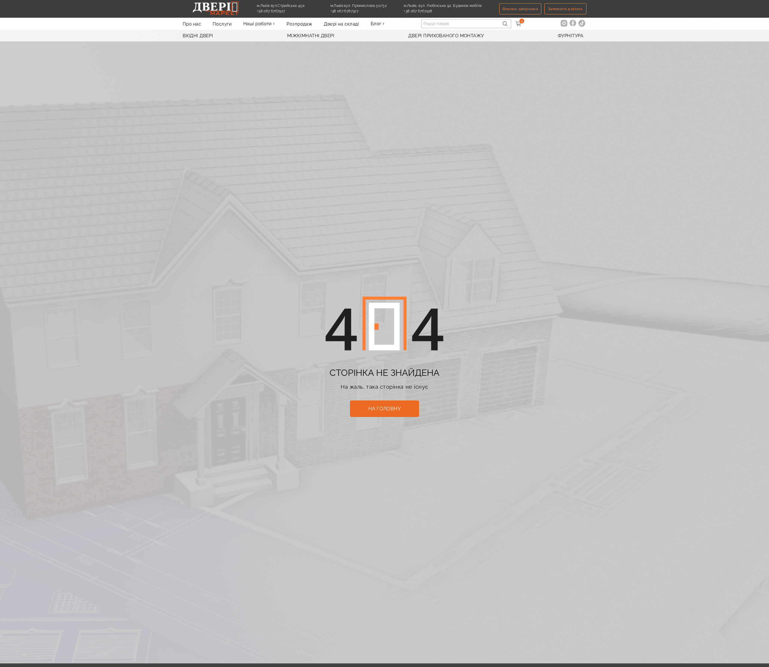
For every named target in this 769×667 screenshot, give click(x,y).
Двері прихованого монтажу (446, 35)
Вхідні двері (198, 35)
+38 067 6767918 (432, 11)
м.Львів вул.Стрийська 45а (281, 6)
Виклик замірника (520, 9)
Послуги (222, 24)
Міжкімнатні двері (311, 35)
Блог (377, 23)
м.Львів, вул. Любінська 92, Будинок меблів (443, 6)
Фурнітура (570, 35)
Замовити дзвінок (565, 9)
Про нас (192, 24)
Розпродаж (299, 24)
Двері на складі (341, 24)
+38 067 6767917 (285, 11)
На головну (384, 409)
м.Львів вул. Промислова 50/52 (358, 6)
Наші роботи (258, 23)
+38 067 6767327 (358, 11)
